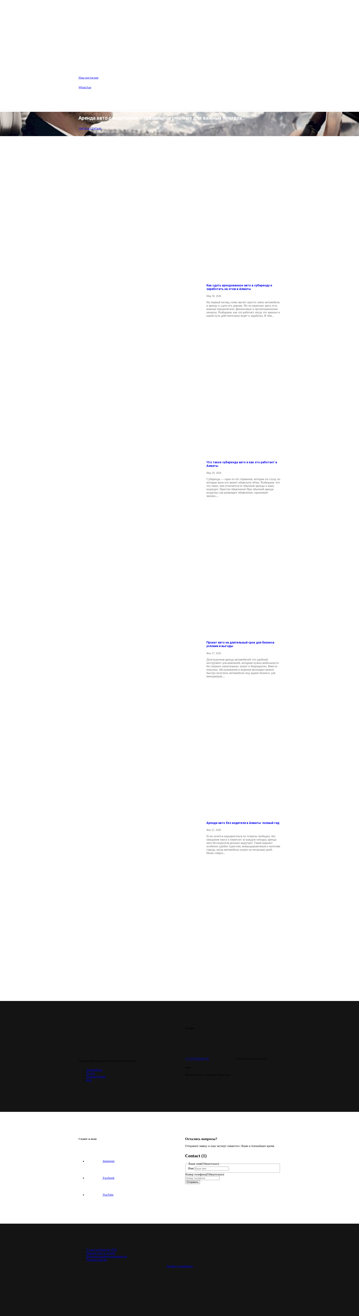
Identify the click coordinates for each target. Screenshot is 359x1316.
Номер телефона (225, 912)
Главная (86, 65)
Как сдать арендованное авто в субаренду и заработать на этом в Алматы (239, 287)
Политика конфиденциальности (106, 1256)
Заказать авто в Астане (100, 1253)
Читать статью (90, 128)
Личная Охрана (96, 1076)
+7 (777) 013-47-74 (197, 1058)
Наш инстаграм (88, 77)
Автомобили (94, 1069)
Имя (212, 906)
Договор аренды (96, 1259)
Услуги (128, 65)
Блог (164, 65)
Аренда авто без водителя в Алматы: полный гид (242, 823)
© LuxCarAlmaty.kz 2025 (101, 1249)
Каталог (106, 65)
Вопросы (147, 65)
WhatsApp (85, 87)
